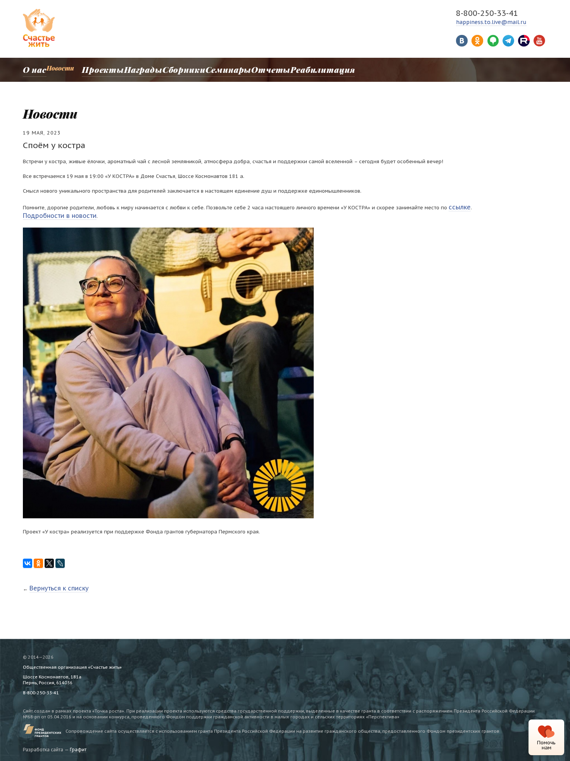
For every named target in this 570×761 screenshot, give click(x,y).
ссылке (457, 206)
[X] (49, 560)
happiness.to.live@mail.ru (491, 22)
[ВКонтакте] (27, 560)
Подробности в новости (53, 213)
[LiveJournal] (60, 560)
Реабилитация (293, 68)
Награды (134, 68)
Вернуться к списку (53, 583)
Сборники (171, 68)
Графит (78, 744)
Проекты (98, 68)
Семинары (210, 68)
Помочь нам (546, 745)
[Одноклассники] (38, 560)
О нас (31, 68)
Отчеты (249, 68)
